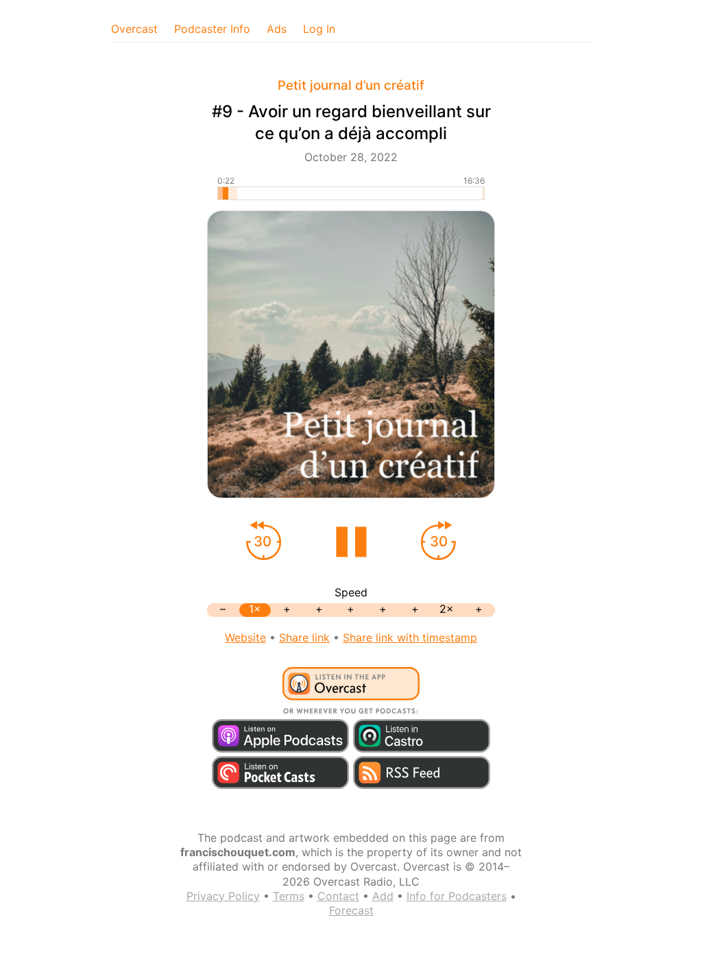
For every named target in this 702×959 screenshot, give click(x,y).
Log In (319, 29)
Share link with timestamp (410, 637)
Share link (304, 637)
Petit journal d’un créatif (351, 85)
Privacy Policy (223, 896)
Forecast (351, 910)
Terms (288, 896)
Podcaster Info (212, 29)
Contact (338, 896)
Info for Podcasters (457, 896)
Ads (277, 29)
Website (245, 637)
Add (383, 896)
